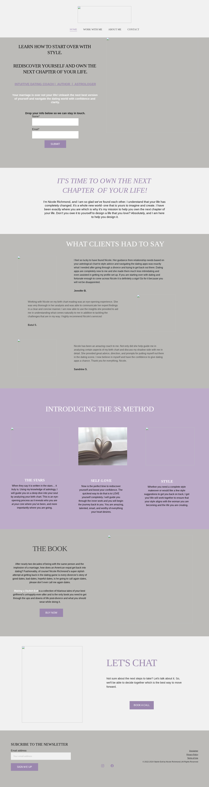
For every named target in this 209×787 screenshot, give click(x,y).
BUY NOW (51, 612)
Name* (36, 116)
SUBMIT (55, 144)
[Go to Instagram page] (102, 765)
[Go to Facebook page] (112, 765)
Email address (18, 750)
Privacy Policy (192, 755)
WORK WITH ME (92, 29)
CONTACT (133, 29)
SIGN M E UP (24, 767)
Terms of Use (192, 758)
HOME (73, 29)
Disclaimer (193, 751)
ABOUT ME (114, 29)
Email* (35, 129)
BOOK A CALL (142, 705)
